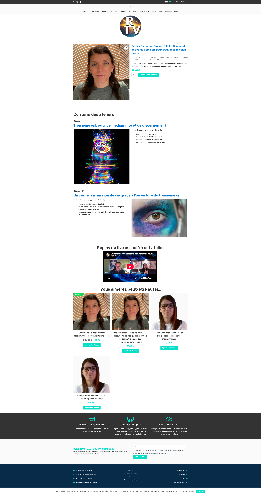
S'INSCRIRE (140, 457)
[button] (126, 48)
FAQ (135, 12)
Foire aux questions (130, 480)
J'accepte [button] (200, 491)
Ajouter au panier (148, 75)
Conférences (125, 12)
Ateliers (114, 12)
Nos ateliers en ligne (130, 477)
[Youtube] (80, 2)
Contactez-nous (171, 12)
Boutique (143, 12)
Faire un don (157, 12)
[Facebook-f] (73, 2)
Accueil (86, 12)
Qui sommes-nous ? (100, 12)
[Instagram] (77, 2)
